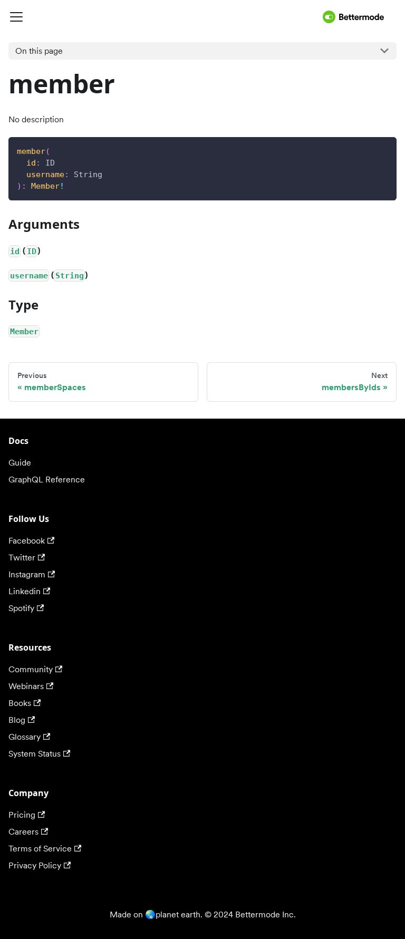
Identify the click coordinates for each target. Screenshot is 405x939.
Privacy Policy (34, 865)
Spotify (21, 608)
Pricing (21, 815)
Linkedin (24, 591)
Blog (16, 720)
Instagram (26, 574)
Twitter (21, 558)
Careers (23, 832)
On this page (39, 51)
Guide (19, 463)
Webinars (26, 686)
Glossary (24, 737)
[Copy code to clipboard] (383, 150)
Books (19, 703)
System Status (34, 754)
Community (30, 669)
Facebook (26, 541)
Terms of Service (40, 849)
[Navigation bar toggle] (163, 17)
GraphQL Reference (46, 480)
